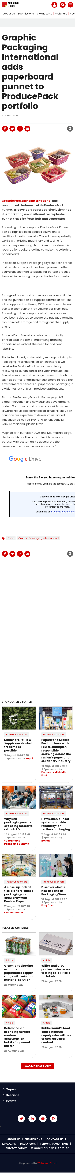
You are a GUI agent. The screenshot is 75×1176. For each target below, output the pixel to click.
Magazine (9, 1143)
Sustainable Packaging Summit (16, 842)
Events (11, 1101)
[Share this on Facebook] (5, 128)
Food (11, 538)
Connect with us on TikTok (37, 1126)
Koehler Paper (13, 912)
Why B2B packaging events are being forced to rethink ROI (18, 824)
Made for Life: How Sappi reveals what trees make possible (18, 745)
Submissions (26, 13)
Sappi (29, 758)
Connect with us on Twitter (21, 1118)
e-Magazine (44, 13)
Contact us (54, 1139)
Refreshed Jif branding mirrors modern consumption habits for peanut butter (17, 1037)
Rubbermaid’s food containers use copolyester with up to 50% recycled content (56, 1035)
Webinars (61, 13)
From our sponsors (16, 734)
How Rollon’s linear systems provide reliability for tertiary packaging (55, 824)
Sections (12, 1095)
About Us (9, 13)
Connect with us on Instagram (53, 1118)
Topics (11, 1089)
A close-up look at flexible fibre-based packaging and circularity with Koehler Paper (18, 894)
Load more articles (37, 1066)
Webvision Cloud (47, 1163)
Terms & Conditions (54, 1143)
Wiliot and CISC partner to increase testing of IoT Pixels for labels (55, 971)
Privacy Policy (16, 1148)
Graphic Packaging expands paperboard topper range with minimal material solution (18, 973)
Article (9, 960)
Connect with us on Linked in (32, 1118)
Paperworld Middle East (53, 774)
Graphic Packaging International (26, 201)
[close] (42, 125)
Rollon (45, 840)
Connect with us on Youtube (43, 1118)
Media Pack (28, 1143)
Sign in (23, 121)
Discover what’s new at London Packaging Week (53, 890)
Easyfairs (47, 905)
